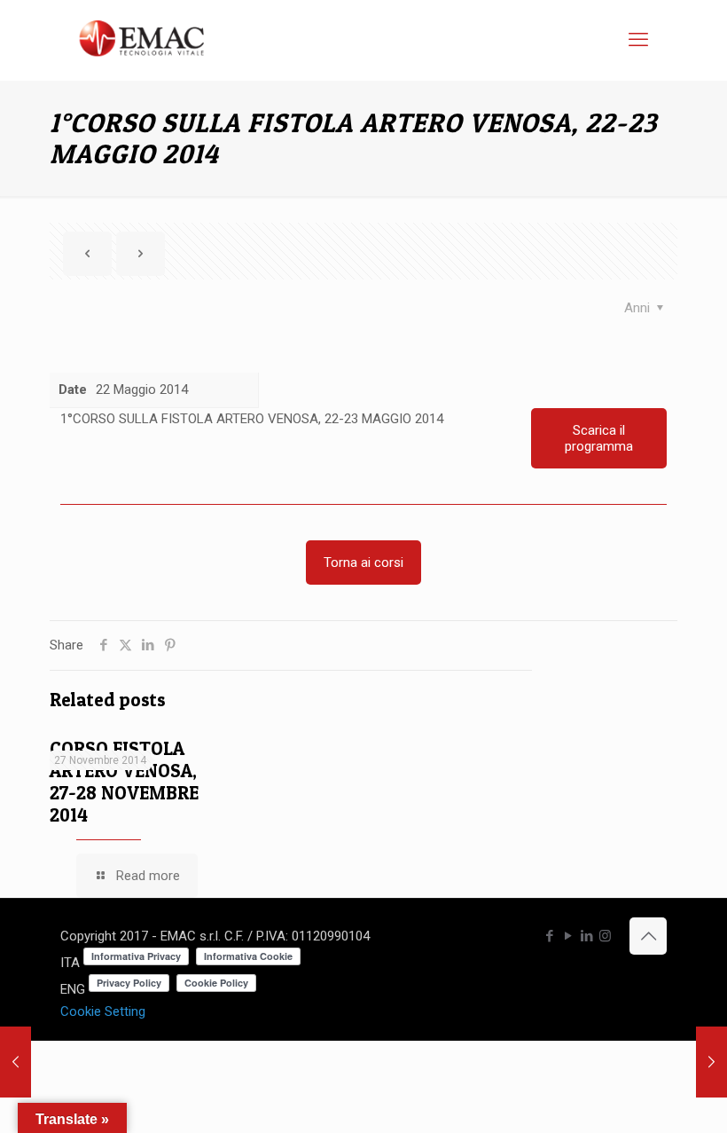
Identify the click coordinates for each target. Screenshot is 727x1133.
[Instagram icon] (605, 936)
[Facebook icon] (549, 936)
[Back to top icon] (648, 936)
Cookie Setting (102, 1011)
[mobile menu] (638, 40)
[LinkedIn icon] (586, 936)
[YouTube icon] (568, 936)
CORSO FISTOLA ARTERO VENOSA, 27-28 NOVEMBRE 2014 (124, 781)
